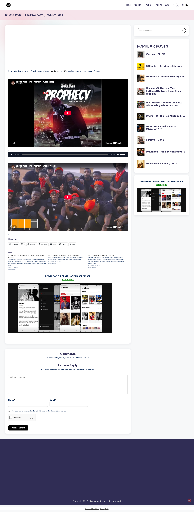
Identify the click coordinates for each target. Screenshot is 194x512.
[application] (68, 155)
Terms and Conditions (92, 509)
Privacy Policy (104, 509)
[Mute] (118, 155)
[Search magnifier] (183, 30)
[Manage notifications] (189, 500)
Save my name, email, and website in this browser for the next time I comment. (40, 411)
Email (53, 400)
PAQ (64, 71)
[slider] (123, 154)
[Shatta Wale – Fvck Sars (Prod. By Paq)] (108, 262)
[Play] (11, 155)
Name (11, 400)
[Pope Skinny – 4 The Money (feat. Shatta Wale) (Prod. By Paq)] (28, 263)
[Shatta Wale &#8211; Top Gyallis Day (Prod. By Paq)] (68, 260)
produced (54, 71)
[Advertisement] (68, 50)
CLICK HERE (68, 279)
